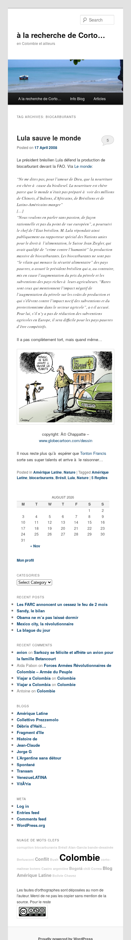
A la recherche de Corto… (39, 98)
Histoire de (27, 739)
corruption (25, 847)
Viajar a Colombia (34, 678)
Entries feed (28, 812)
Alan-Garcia (77, 847)
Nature (70, 472)
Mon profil (25, 560)
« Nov (35, 546)
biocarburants (41, 477)
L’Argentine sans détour (39, 758)
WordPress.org (31, 825)
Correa (96, 868)
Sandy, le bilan (31, 611)
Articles (100, 98)
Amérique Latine (47, 472)
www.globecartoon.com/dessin (65, 440)
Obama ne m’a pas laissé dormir (47, 617)
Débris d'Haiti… (31, 726)
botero (35, 868)
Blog (107, 868)
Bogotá (76, 868)
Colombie (66, 678)
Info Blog (77, 98)
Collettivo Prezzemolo (37, 719)
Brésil (60, 477)
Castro (46, 868)
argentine (60, 868)
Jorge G (24, 751)
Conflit (42, 859)
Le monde (83, 166)
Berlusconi (25, 859)
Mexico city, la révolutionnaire (45, 624)
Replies (99, 477)
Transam (25, 771)
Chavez (70, 875)
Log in (23, 806)
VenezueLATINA (32, 777)
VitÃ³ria (24, 783)
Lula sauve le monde (49, 137)
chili (86, 868)
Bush (54, 859)
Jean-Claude (28, 745)
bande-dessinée (100, 847)
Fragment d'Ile (30, 732)
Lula (71, 477)
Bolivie (57, 875)
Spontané (26, 764)
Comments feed (31, 819)
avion (22, 652)
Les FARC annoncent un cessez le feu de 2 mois (62, 604)
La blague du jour (33, 630)
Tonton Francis (93, 453)
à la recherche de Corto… (61, 35)
